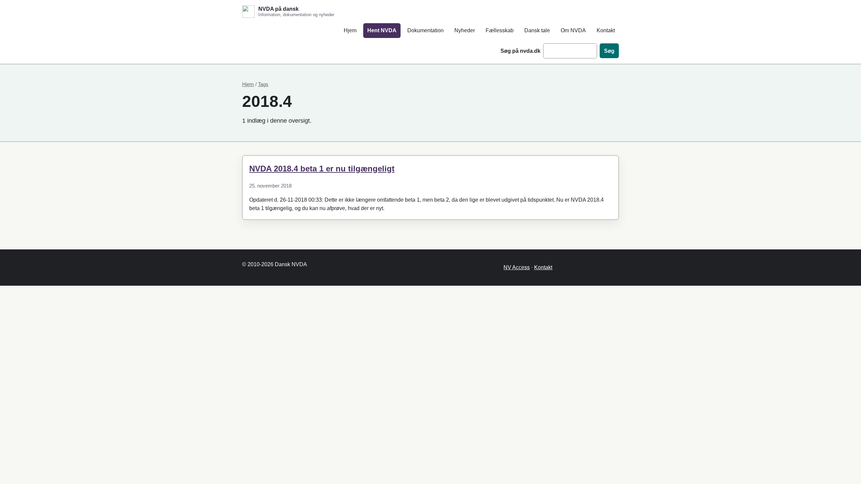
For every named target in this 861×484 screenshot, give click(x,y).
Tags (263, 84)
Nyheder (464, 30)
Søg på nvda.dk (520, 51)
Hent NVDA (382, 30)
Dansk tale (537, 30)
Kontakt (606, 30)
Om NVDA (573, 30)
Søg (609, 51)
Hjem (350, 30)
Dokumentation (425, 30)
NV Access (516, 267)
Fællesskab (500, 30)
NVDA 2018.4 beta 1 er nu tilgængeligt (322, 168)
